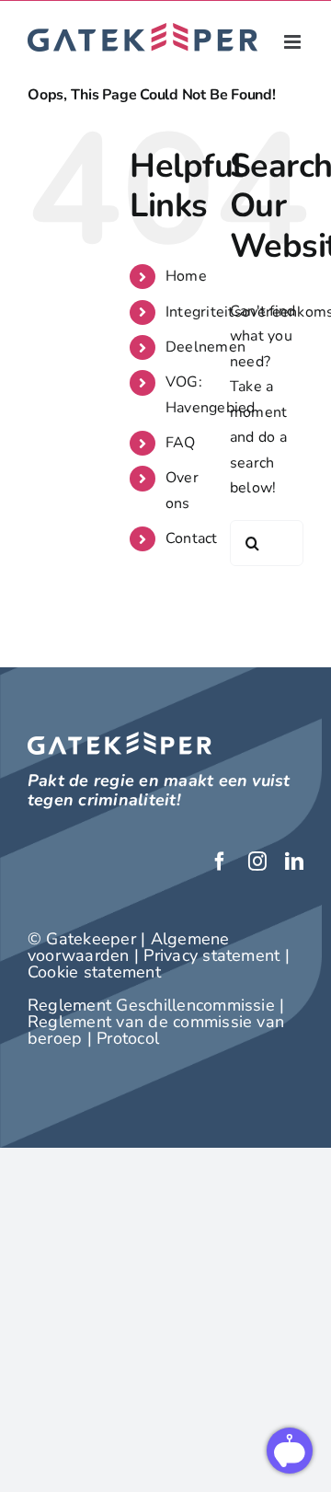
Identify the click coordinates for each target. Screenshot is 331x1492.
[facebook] (220, 861)
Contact (192, 538)
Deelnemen (205, 347)
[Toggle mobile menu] (293, 42)
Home (186, 276)
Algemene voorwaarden (129, 947)
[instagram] (257, 861)
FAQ (181, 443)
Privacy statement (211, 955)
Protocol (128, 1038)
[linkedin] (294, 861)
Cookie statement (94, 972)
